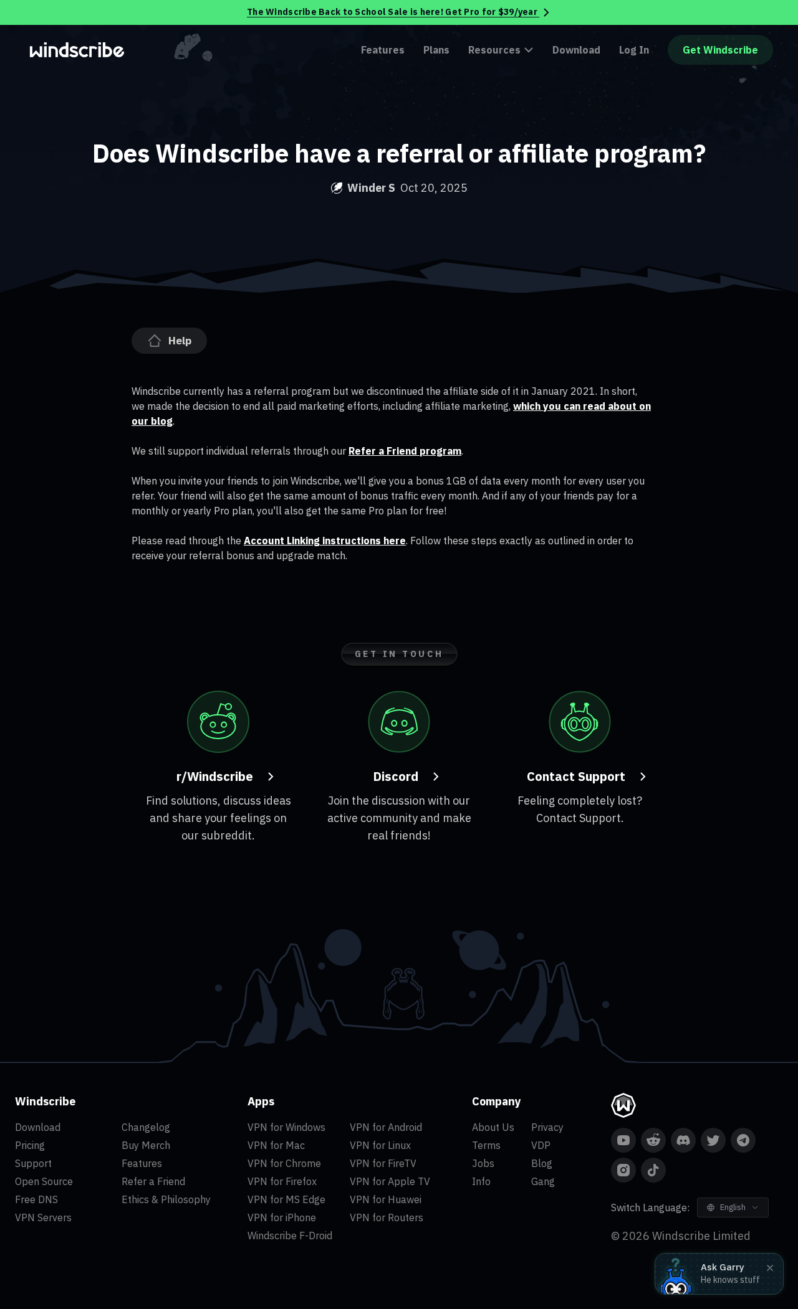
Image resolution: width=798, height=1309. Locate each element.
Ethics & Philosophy (166, 1199)
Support (33, 1163)
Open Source (44, 1181)
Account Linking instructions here (325, 540)
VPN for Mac (276, 1145)
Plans (436, 50)
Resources (494, 50)
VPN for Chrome (284, 1163)
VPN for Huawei (385, 1199)
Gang (543, 1181)
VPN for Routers (386, 1217)
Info (481, 1181)
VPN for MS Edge (286, 1199)
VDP (540, 1145)
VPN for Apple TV (390, 1181)
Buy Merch (146, 1145)
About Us (493, 1127)
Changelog (146, 1127)
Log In (634, 50)
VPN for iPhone (282, 1217)
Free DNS (36, 1199)
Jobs (483, 1163)
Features (383, 50)
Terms (486, 1145)
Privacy (547, 1127)
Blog (541, 1163)
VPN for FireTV (383, 1163)
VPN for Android (386, 1127)
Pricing (30, 1145)
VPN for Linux (380, 1145)
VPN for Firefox (282, 1181)
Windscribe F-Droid (290, 1235)
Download (576, 50)
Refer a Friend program (405, 451)
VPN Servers (43, 1217)
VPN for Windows (286, 1127)
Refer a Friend (153, 1181)
